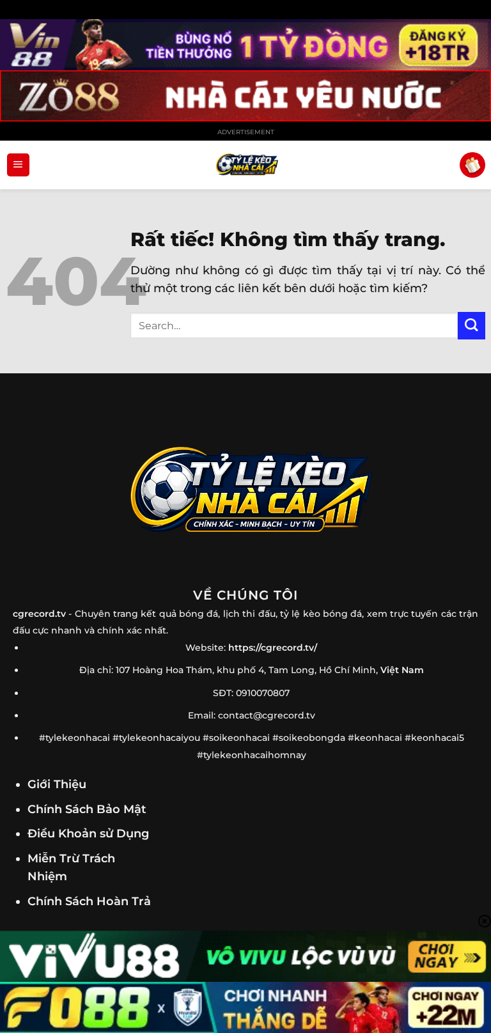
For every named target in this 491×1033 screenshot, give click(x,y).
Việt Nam (402, 670)
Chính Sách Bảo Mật (86, 809)
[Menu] (18, 164)
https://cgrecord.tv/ (272, 647)
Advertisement (245, 132)
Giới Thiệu (56, 784)
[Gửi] (471, 325)
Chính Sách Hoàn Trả (89, 901)
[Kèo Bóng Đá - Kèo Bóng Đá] (245, 165)
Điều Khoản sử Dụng (88, 833)
